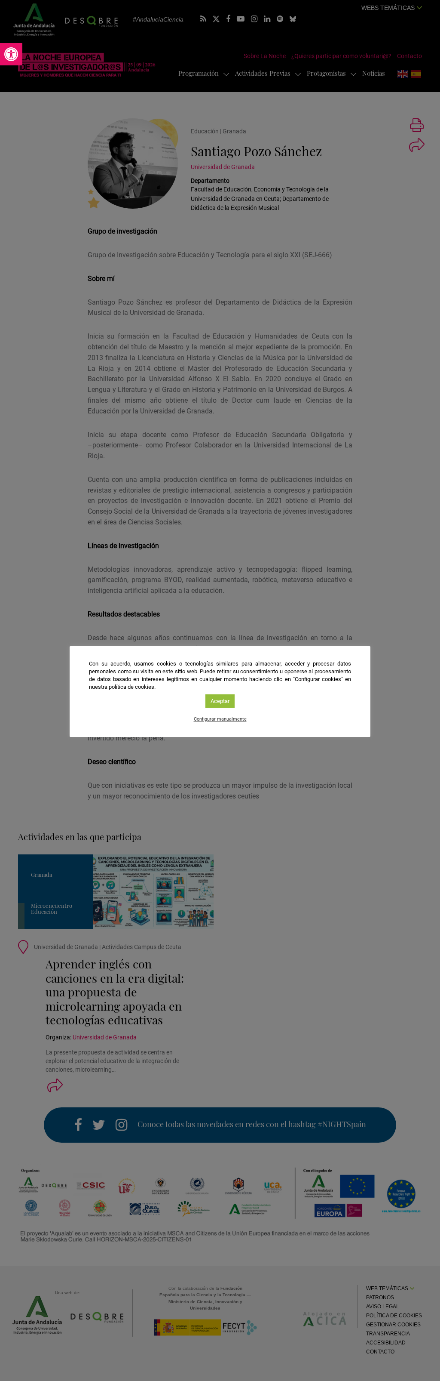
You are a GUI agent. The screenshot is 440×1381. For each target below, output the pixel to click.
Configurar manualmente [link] (220, 719)
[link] (11, 54)
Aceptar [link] (220, 701)
